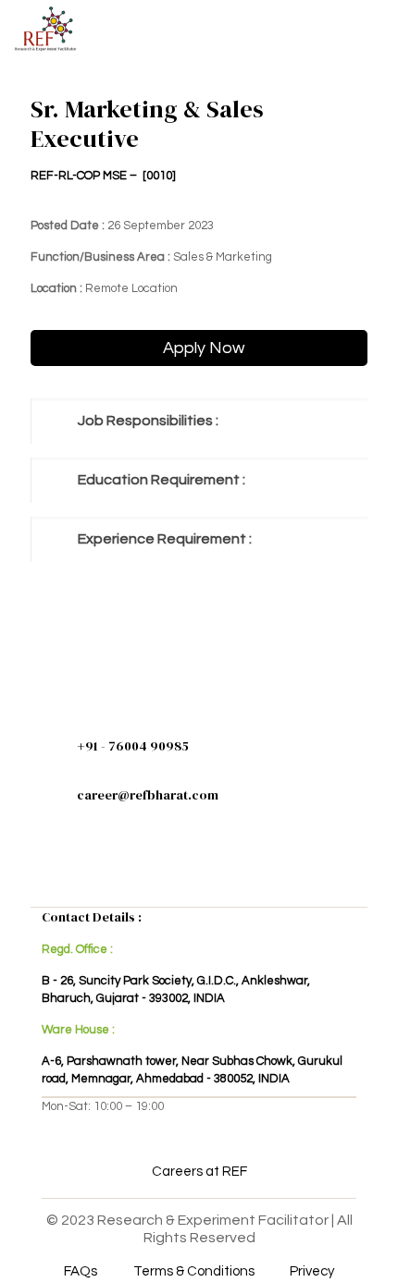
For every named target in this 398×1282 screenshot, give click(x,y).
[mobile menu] (373, 27)
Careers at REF (199, 1171)
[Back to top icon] (360, 1244)
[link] (199, 421)
